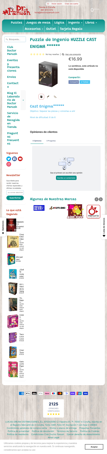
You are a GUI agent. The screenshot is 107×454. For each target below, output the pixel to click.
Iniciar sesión (57, 4)
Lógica (59, 22)
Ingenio (75, 23)
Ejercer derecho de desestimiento (83, 434)
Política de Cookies (89, 431)
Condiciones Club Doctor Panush (47, 434)
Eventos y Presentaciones (13, 65)
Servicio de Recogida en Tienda (13, 120)
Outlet (51, 29)
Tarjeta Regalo (71, 29)
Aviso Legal (53, 437)
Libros (91, 23)
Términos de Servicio (67, 431)
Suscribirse (15, 198)
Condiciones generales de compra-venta (27, 428)
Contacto (13, 85)
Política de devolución (43, 431)
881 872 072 (47, 10)
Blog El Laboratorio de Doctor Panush (16, 100)
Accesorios (34, 29)
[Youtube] (20, 158)
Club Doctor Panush (12, 51)
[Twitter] (8, 158)
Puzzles (16, 22)
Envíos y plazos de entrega (63, 428)
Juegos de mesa (38, 22)
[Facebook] (14, 158)
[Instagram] (8, 164)
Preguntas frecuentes (89, 428)
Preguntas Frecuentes (13, 138)
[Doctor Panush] (17, 9)
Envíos (11, 77)
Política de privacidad (18, 431)
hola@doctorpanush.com (47, 12)
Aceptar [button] (94, 447)
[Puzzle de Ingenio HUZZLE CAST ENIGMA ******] (41, 97)
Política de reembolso (18, 434)
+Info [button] (38, 450)
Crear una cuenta (71, 4)
